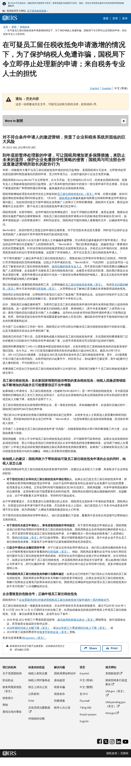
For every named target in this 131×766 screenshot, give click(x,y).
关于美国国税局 (12, 673)
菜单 (125, 18)
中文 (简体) (121, 88)
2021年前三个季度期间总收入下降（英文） (82, 628)
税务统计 (8, 698)
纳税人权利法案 (37, 673)
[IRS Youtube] (125, 741)
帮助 (5, 705)
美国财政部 (112, 673)
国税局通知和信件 (65, 673)
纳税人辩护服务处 (39, 680)
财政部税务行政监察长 (116, 682)
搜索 (105, 18)
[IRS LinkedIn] (118, 741)
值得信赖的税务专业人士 (67, 266)
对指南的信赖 (36, 718)
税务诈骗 (59, 687)
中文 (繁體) (86, 687)
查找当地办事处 (12, 712)
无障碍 (124, 753)
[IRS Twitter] (105, 741)
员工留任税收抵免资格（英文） (84, 284)
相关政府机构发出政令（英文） (76, 620)
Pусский (84, 701)
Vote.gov (110, 713)
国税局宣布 (66, 198)
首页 (5, 27)
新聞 (14, 27)
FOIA (31, 701)
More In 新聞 (14, 121)
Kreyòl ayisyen (88, 714)
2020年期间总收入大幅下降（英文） (28, 628)
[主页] (9, 17)
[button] (115, 18)
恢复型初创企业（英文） (54, 632)
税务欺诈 (59, 694)
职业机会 (8, 680)
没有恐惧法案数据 (39, 707)
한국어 (84, 694)
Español (106, 88)
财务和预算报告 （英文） (12, 689)
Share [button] (93, 648)
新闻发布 (25, 27)
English (94, 88)
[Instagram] (112, 741)
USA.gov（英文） (115, 691)
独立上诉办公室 (37, 687)
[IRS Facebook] (99, 741)
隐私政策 (111, 753)
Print (114, 648)
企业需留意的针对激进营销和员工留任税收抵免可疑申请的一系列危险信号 (64, 600)
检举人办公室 (62, 707)
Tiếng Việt (86, 707)
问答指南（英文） (46, 288)
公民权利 (33, 694)
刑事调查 (59, 701)
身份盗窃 (59, 680)
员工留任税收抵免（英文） (76, 194)
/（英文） (34, 638)
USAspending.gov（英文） (115, 704)
